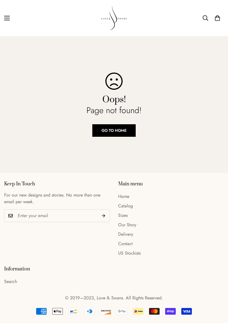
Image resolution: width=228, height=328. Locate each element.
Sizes (123, 215)
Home (123, 196)
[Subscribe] (103, 215)
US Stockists (129, 253)
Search (10, 281)
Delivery (125, 234)
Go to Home (114, 130)
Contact (125, 243)
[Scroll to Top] (217, 297)
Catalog (125, 206)
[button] (217, 18)
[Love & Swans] (114, 18)
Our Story (127, 225)
